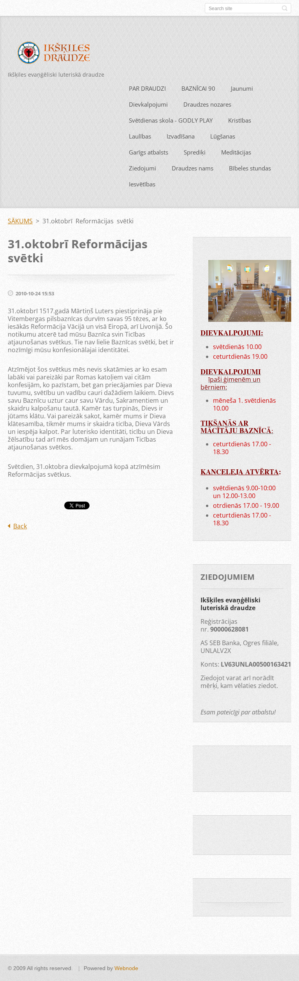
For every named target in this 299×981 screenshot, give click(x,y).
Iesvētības (142, 184)
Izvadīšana (181, 136)
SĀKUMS (20, 221)
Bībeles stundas (250, 168)
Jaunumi (242, 88)
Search (284, 8)
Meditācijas (236, 152)
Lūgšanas (222, 136)
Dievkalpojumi (148, 104)
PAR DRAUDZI (147, 88)
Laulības (140, 136)
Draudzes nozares (207, 104)
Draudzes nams (192, 168)
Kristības (239, 120)
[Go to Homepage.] (57, 54)
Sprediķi (195, 152)
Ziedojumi (142, 168)
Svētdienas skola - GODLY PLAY (171, 120)
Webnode (126, 968)
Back (20, 526)
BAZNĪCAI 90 (198, 88)
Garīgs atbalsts (148, 152)
